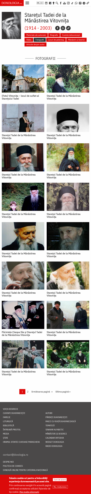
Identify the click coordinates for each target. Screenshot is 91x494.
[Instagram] (68, 3)
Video (28, 39)
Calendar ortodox (55, 438)
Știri (5, 438)
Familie (6, 417)
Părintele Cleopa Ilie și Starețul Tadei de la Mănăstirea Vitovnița (22, 333)
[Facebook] (60, 3)
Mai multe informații (29, 491)
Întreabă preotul (12, 429)
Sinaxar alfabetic (55, 429)
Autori (49, 413)
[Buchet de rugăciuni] (53, 3)
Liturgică (8, 421)
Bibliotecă (8, 425)
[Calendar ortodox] (46, 3)
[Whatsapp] (63, 28)
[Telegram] (84, 3)
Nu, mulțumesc (60, 487)
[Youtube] (64, 3)
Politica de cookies (13, 466)
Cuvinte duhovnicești (71, 35)
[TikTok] (72, 3)
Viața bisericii (10, 409)
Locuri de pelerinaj (56, 39)
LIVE (41, 3)
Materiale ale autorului (36, 35)
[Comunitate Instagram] (80, 3)
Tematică (50, 425)
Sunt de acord (60, 479)
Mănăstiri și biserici (76, 39)
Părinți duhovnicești (56, 417)
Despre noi (8, 462)
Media (6, 434)
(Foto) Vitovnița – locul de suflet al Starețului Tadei (20, 97)
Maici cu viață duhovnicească (61, 421)
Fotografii (40, 39)
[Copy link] (68, 28)
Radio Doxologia (54, 446)
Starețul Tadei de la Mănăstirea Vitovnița (63, 97)
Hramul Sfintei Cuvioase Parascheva (21, 442)
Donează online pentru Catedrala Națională (25, 470)
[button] (27, 2)
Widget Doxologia (55, 442)
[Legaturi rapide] (87, 3)
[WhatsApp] (76, 3)
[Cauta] (57, 3)
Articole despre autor (35, 44)
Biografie (54, 35)
